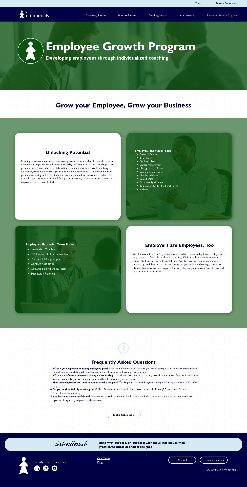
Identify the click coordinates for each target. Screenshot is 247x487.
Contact (199, 3)
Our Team (103, 458)
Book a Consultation (227, 3)
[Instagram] (46, 468)
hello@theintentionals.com (51, 462)
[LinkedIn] (37, 468)
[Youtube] (54, 468)
